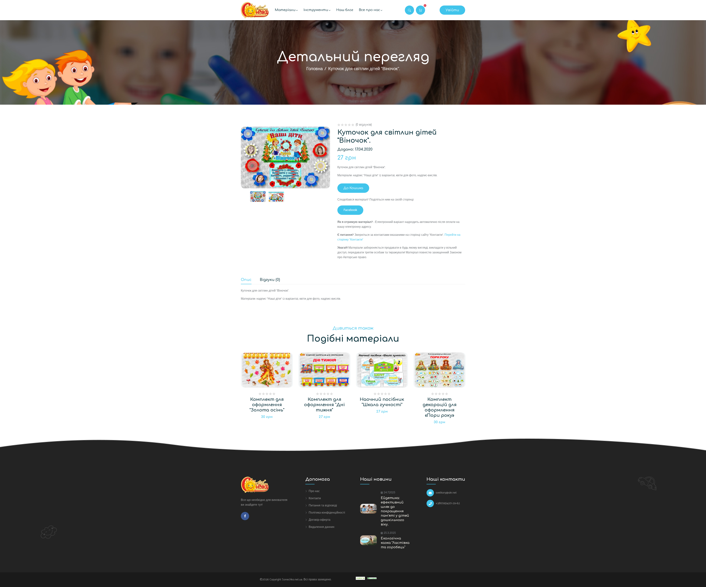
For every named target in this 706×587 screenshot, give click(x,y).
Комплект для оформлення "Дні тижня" (324, 405)
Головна (314, 69)
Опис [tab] (246, 280)
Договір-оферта (319, 519)
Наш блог (344, 10)
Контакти (315, 498)
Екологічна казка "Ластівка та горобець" (395, 543)
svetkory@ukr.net (446, 492)
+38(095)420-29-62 (448, 503)
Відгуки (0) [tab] (270, 280)
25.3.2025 (390, 533)
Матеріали (285, 10)
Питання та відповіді (323, 505)
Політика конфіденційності (327, 512)
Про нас (314, 491)
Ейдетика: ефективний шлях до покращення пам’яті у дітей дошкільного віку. (395, 511)
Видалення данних (321, 527)
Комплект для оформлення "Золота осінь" (266, 405)
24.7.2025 (389, 492)
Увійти (452, 10)
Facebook (350, 210)
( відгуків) (364, 124)
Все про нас (369, 10)
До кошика (353, 188)
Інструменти (316, 10)
